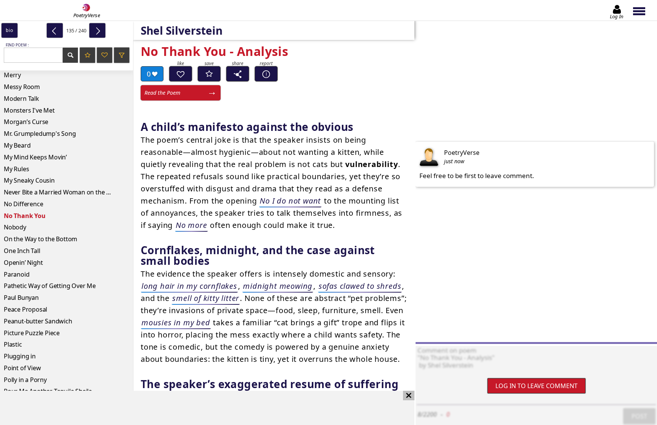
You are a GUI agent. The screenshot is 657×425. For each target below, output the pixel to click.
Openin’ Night (23, 262)
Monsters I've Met (29, 110)
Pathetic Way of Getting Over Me (50, 286)
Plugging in (20, 356)
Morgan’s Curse (26, 122)
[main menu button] (642, 10)
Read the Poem (162, 92)
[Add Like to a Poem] (180, 73)
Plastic (13, 344)
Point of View (22, 368)
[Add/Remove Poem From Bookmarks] (209, 73)
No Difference (23, 204)
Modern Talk (21, 98)
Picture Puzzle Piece (32, 333)
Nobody (15, 227)
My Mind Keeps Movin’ (35, 157)
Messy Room (22, 87)
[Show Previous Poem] (55, 30)
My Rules (16, 169)
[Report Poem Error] (266, 73)
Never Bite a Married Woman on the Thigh (63, 192)
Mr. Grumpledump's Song (40, 133)
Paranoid (16, 274)
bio (9, 30)
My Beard (17, 145)
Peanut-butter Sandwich (38, 321)
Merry (12, 75)
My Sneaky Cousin (29, 180)
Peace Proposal (25, 309)
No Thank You (25, 216)
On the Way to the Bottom (40, 239)
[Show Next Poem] (97, 30)
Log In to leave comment (536, 386)
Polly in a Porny (25, 380)
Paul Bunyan (21, 297)
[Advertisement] (199, 408)
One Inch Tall (22, 251)
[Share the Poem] (237, 73)
